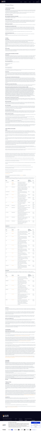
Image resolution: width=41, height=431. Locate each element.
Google (12, 197)
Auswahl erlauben (36, 424)
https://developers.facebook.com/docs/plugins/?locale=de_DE (22, 335)
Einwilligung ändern (7, 173)
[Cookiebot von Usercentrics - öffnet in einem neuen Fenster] (4, 429)
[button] (25, 2)
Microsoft (13, 240)
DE (38, 0)
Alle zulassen (35, 422)
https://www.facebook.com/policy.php (10, 357)
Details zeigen (33, 429)
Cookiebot (13, 191)
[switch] (18, 429)
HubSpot (13, 194)
